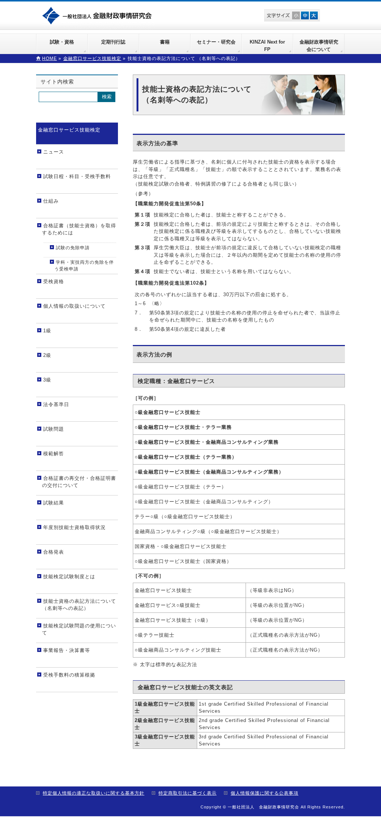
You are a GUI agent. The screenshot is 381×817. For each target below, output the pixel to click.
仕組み (51, 201)
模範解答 (53, 453)
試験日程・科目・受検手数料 (77, 176)
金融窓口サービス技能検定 (69, 130)
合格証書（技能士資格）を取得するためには (79, 229)
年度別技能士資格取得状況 (74, 527)
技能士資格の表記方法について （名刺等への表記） (79, 604)
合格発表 (53, 552)
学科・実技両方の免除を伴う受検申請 (84, 266)
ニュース (53, 152)
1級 (47, 330)
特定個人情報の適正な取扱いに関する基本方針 (93, 793)
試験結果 (53, 503)
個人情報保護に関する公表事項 (264, 793)
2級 (47, 355)
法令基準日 (56, 404)
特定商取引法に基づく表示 (188, 793)
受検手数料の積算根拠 (69, 675)
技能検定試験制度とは (69, 576)
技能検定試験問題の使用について (79, 629)
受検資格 (53, 281)
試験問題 (53, 429)
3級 (47, 380)
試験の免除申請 (73, 247)
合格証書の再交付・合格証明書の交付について (79, 481)
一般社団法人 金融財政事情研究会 (98, 15)
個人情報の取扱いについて (74, 306)
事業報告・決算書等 (66, 650)
